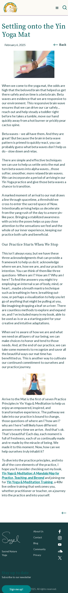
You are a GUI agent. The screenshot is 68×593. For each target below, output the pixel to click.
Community (39, 549)
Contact (37, 537)
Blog (35, 543)
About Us (38, 531)
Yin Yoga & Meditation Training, (30, 482)
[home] (11, 7)
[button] (57, 7)
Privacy (37, 555)
